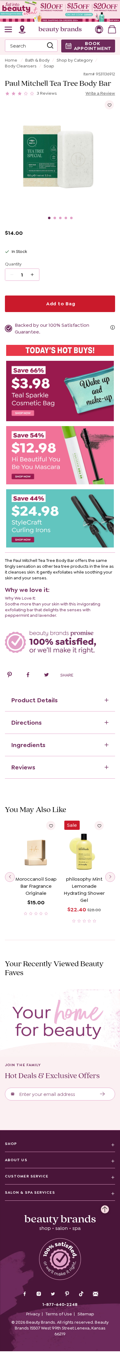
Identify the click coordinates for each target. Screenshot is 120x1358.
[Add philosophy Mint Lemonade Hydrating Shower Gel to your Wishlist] (99, 825)
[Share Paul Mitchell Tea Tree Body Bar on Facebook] (28, 675)
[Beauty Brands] (60, 29)
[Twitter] (53, 1294)
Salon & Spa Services (30, 1192)
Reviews (23, 767)
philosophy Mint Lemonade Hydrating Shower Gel (84, 889)
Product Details (34, 700)
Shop (11, 1143)
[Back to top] (105, 1207)
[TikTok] (81, 1294)
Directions (26, 723)
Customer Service (26, 1176)
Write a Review (100, 93)
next (110, 877)
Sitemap (86, 1314)
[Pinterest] (67, 1294)
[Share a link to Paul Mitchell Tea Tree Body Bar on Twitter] (46, 675)
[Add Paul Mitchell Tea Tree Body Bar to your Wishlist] (109, 104)
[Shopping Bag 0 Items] (112, 29)
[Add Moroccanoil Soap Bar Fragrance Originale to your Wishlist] (50, 825)
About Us (16, 1160)
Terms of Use (59, 1314)
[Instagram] (39, 1294)
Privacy (33, 1314)
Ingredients (28, 745)
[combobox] (31, 46)
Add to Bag (60, 303)
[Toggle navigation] (8, 29)
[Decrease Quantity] (34, 274)
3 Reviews (47, 93)
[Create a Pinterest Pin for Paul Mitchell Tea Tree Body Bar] (9, 675)
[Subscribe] (102, 1094)
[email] (95, 1294)
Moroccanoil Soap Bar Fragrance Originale (36, 886)
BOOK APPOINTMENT (93, 45)
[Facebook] (25, 1294)
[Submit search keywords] (50, 45)
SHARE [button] (66, 675)
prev (10, 877)
